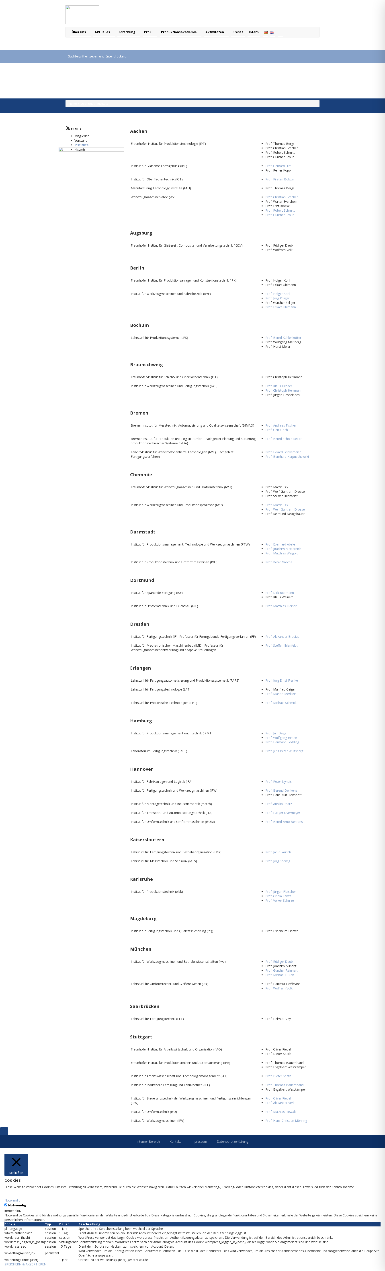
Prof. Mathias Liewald (281, 1112)
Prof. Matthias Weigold (281, 553)
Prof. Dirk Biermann (279, 593)
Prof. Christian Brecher (281, 197)
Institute (81, 145)
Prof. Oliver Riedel (278, 1098)
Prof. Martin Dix (276, 505)
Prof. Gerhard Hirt (278, 166)
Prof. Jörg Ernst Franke (281, 680)
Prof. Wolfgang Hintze (281, 738)
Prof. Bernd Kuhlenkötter (283, 337)
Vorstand (80, 140)
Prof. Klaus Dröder (278, 386)
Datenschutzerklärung (232, 1141)
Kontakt (175, 1141)
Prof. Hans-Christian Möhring (286, 1120)
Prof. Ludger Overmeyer (282, 813)
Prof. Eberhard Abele (280, 544)
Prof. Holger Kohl (277, 294)
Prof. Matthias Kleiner (281, 606)
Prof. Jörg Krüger (277, 298)
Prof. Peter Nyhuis (278, 781)
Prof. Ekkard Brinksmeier (283, 452)
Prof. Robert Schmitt (280, 210)
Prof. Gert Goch (276, 430)
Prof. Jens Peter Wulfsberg (284, 751)
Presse (238, 32)
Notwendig (17, 1205)
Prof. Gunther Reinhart (281, 970)
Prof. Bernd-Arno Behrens (284, 821)
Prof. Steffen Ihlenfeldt (281, 645)
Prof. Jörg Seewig (277, 861)
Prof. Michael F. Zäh (279, 975)
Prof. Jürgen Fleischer (280, 891)
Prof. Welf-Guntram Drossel (285, 509)
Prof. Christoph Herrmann (283, 390)
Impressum (199, 1141)
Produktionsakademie (179, 32)
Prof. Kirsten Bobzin (279, 179)
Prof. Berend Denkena (281, 790)
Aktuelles (103, 32)
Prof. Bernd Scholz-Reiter (283, 439)
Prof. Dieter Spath (278, 1076)
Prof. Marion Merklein (281, 694)
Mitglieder (81, 136)
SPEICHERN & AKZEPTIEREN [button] (25, 1264)
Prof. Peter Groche (278, 562)
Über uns (79, 32)
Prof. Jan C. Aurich (278, 852)
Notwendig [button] (12, 1200)
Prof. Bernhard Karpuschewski (287, 456)
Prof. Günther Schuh (279, 215)
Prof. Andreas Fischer (280, 425)
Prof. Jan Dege (275, 733)
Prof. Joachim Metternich (283, 549)
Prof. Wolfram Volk (279, 988)
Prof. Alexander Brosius (282, 636)
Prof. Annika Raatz (278, 804)
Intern (254, 32)
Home (73, 104)
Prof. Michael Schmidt (281, 703)
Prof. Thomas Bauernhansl (284, 1085)
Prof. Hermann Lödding (282, 742)
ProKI (148, 32)
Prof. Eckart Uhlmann (280, 307)
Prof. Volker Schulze (279, 900)
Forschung (127, 32)
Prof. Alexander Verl (279, 1103)
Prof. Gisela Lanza (278, 896)
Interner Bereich (148, 1141)
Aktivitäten (215, 32)
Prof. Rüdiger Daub (279, 961)
